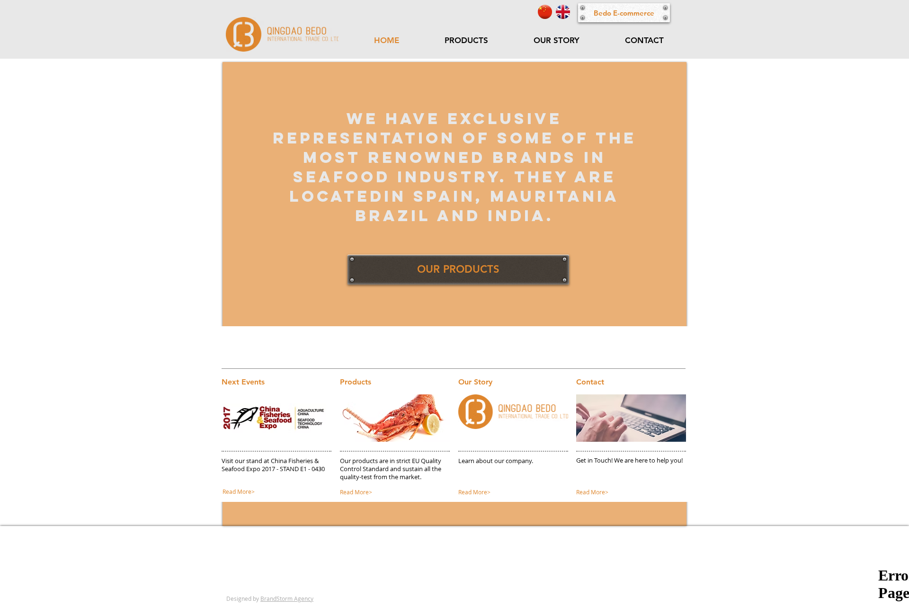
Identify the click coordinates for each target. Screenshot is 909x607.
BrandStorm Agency (286, 598)
